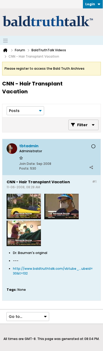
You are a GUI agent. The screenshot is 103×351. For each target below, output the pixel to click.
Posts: (24, 168)
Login (90, 4)
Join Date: (27, 163)
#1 (94, 181)
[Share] (91, 167)
